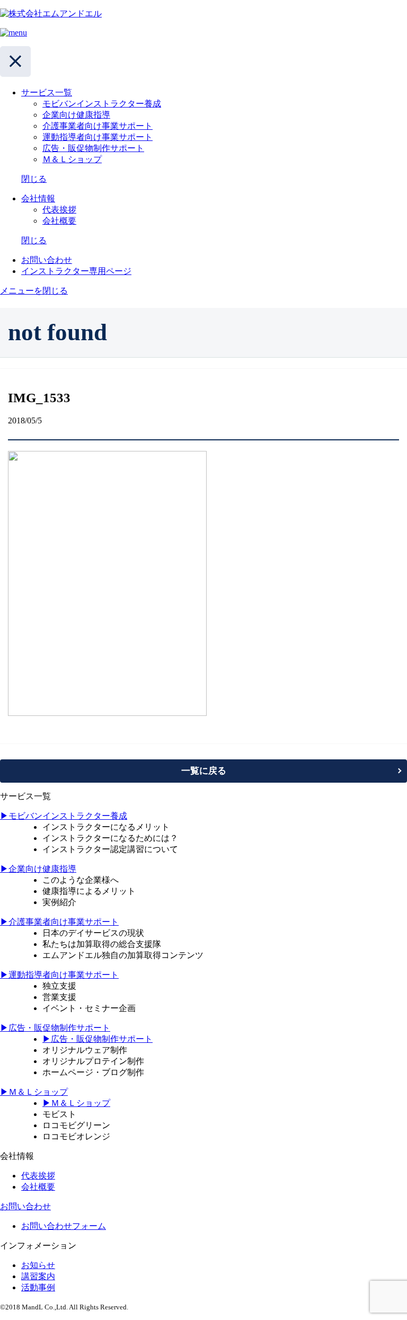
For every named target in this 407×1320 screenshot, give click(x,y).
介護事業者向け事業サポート (97, 125)
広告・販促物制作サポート (93, 148)
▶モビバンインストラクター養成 (63, 815)
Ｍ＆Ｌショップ (72, 159)
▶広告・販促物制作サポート (55, 1027)
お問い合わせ (25, 1206)
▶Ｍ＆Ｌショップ (34, 1091)
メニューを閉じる (34, 290)
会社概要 (59, 220)
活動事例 (38, 1287)
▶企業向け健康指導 (38, 868)
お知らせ (38, 1265)
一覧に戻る (203, 771)
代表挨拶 (59, 209)
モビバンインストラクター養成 (101, 103)
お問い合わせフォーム (63, 1225)
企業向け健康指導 (76, 114)
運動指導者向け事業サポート (97, 136)
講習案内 (38, 1276)
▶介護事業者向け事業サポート (59, 921)
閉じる (34, 178)
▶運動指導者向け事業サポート (59, 974)
